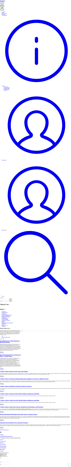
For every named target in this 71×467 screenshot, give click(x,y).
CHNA (3, 12)
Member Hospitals (6, 88)
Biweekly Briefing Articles (6, 337)
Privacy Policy (2, 449)
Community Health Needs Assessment (6, 436)
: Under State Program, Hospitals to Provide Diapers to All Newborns (21, 407)
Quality (3, 324)
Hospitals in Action (3, 441)
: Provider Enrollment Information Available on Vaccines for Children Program (24, 378)
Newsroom (3, 14)
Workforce (3, 326)
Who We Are (6, 86)
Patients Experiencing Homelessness (7, 322)
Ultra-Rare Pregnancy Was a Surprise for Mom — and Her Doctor (10, 355)
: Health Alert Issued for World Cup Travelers (16, 386)
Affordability (4, 311)
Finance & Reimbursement (6, 316)
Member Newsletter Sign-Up (4, 429)
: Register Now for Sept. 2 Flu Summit (14, 371)
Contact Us (5, 90)
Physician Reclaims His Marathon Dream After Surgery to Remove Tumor (18, 414)
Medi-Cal (3, 321)
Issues (3, 309)
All (2, 336)
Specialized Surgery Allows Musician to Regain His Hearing (10, 341)
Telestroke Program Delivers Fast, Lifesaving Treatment (14, 422)
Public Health (4, 323)
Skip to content (2, 0)
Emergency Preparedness (6, 315)
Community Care (4, 314)
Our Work (3, 11)
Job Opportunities (6, 89)
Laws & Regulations (5, 319)
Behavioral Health (4, 312)
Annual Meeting (4, 15)
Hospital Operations (5, 318)
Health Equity (4, 317)
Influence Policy (4, 13)
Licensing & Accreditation (6, 320)
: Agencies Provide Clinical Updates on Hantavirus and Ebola (19, 393)
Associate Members (7, 87)
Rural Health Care (4, 325)
